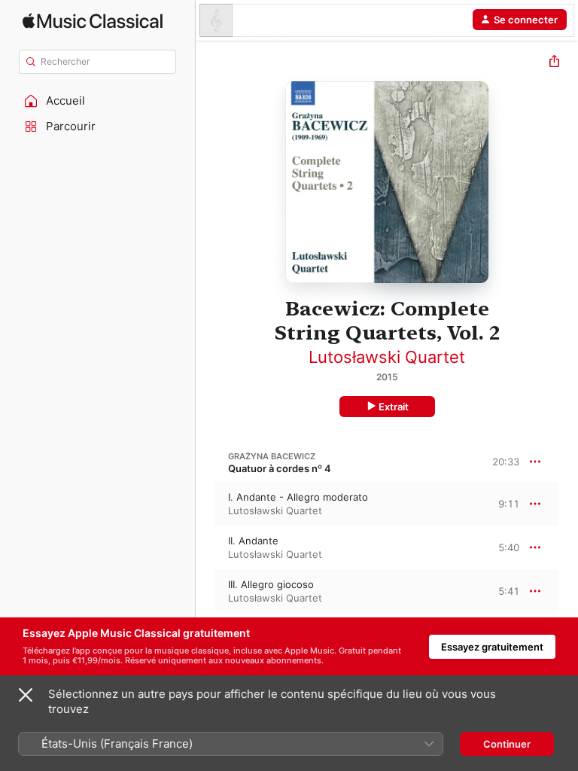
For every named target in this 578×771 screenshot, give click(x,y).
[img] (93, 20)
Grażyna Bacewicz (271, 456)
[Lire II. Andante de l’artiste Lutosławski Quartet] (205, 547)
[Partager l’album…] (554, 63)
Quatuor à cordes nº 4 (279, 468)
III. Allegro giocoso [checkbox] (271, 584)
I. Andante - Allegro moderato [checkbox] (298, 497)
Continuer (507, 744)
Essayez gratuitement (492, 647)
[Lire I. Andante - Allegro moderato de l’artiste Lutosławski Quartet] (205, 504)
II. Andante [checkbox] (253, 541)
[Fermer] (25, 695)
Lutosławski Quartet (387, 357)
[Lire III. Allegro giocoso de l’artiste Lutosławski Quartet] (205, 591)
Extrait (394, 407)
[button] (98, 101)
